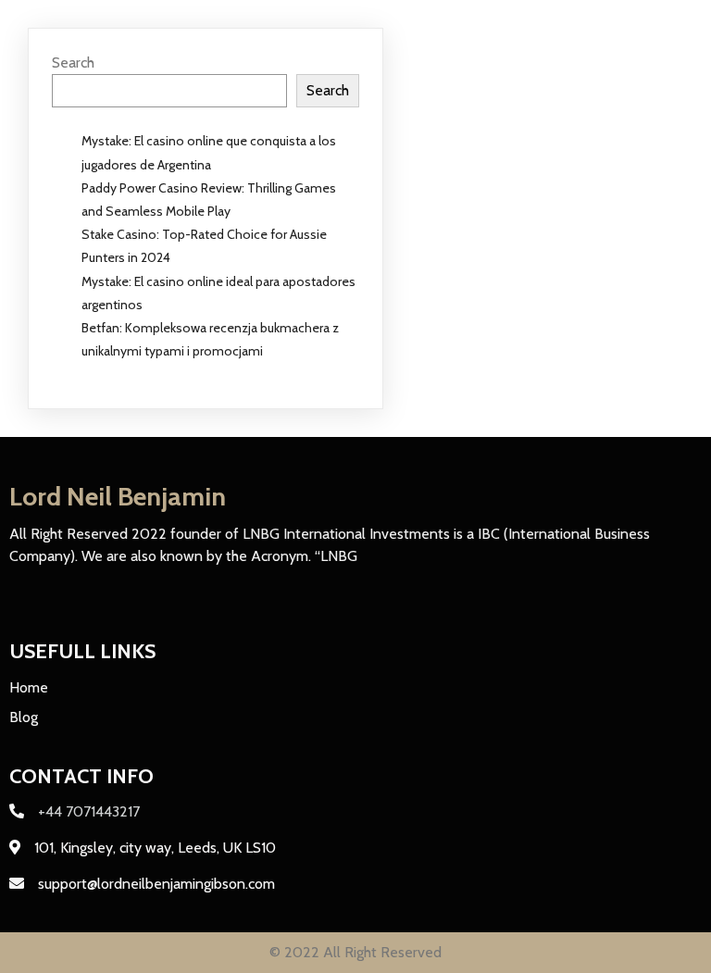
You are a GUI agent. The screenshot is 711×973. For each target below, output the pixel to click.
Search (73, 62)
